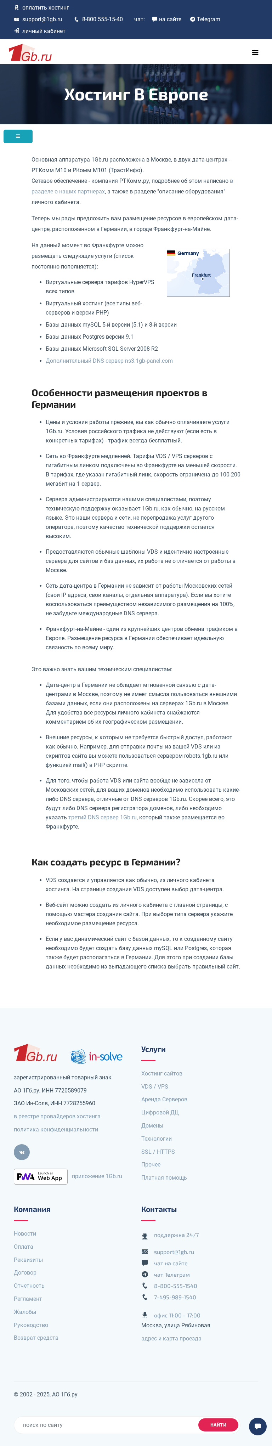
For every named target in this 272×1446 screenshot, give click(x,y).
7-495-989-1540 (175, 1297)
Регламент (28, 1298)
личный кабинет (44, 31)
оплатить (45, 7)
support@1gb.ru (42, 19)
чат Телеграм (172, 1274)
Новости (25, 1233)
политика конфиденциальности (56, 1129)
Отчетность (29, 1285)
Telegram (208, 19)
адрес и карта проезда (171, 1338)
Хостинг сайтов (161, 1073)
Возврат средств (36, 1337)
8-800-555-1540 (175, 1285)
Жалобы (25, 1312)
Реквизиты (28, 1259)
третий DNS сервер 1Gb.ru (102, 817)
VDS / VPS (154, 1086)
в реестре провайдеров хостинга (57, 1116)
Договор (25, 1272)
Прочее (150, 1164)
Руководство (31, 1325)
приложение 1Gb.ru (97, 1176)
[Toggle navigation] (255, 52)
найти (218, 1425)
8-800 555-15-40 (102, 19)
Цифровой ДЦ (160, 1112)
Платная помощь (164, 1177)
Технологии (156, 1138)
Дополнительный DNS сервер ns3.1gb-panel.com (109, 360)
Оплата (23, 1246)
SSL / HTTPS (158, 1151)
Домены (152, 1125)
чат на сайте (171, 1263)
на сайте (170, 19)
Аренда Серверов (164, 1099)
